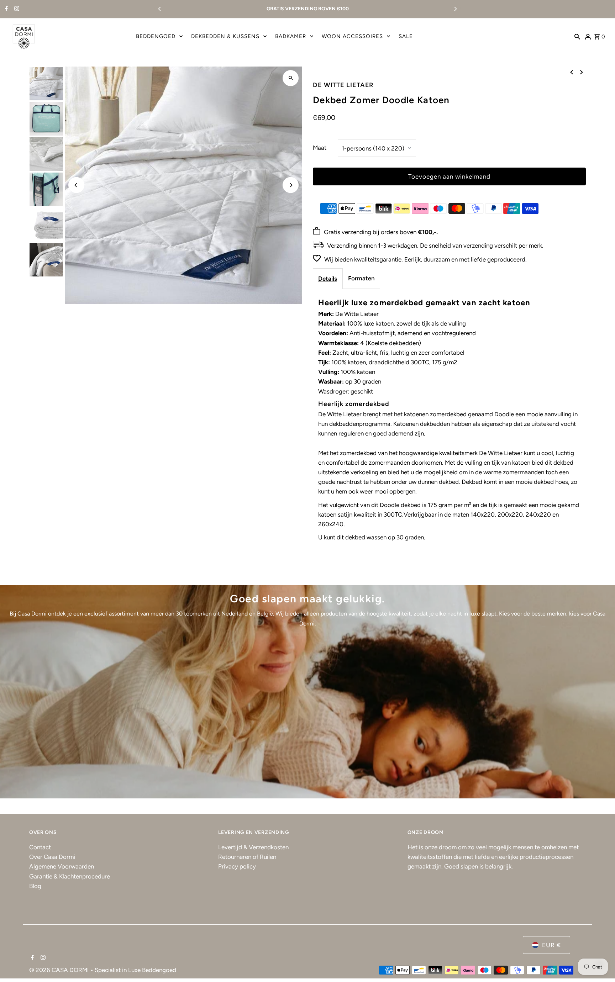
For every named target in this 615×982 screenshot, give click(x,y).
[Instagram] (15, 9)
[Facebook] (5, 9)
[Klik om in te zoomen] (291, 78)
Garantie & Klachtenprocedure (69, 876)
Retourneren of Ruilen (247, 856)
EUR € (551, 945)
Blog (35, 885)
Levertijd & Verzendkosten (253, 847)
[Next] (455, 9)
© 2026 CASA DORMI (59, 969)
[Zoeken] (577, 36)
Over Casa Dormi (52, 856)
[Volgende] (581, 72)
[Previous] (159, 9)
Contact (40, 847)
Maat (319, 147)
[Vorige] (571, 72)
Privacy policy (237, 866)
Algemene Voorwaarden (61, 866)
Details (327, 278)
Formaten (361, 278)
